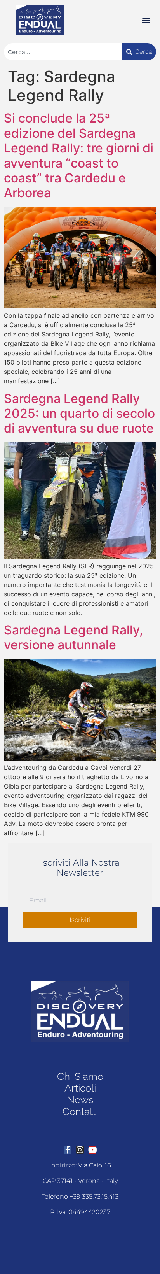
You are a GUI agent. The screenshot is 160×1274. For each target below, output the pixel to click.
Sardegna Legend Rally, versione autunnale (73, 637)
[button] (145, 19)
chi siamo (80, 1076)
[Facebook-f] (67, 1150)
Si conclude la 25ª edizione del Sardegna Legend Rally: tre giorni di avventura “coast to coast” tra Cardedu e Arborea (78, 155)
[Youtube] (92, 1150)
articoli (80, 1088)
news (80, 1100)
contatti (80, 1111)
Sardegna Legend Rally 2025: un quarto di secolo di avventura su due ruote (79, 413)
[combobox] (63, 51)
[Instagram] (80, 1150)
